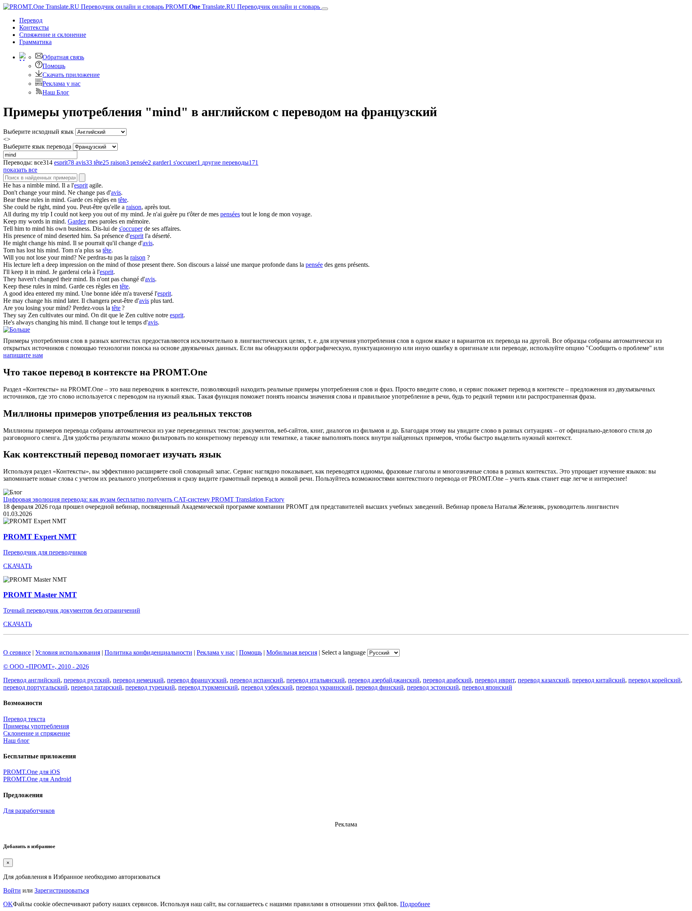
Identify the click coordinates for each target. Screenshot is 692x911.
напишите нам (23, 355)
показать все (20, 169)
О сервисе (17, 652)
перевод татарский (96, 687)
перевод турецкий (150, 687)
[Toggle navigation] (325, 9)
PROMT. (242, 6)
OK (8, 904)
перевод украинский (324, 687)
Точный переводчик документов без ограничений (71, 610)
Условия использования (67, 652)
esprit (81, 185)
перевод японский (487, 687)
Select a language (344, 652)
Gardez (77, 221)
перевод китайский (598, 680)
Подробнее (415, 904)
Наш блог (16, 740)
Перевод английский (31, 680)
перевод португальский (35, 687)
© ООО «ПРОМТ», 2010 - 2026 (46, 666)
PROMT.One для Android (37, 779)
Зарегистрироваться (61, 890)
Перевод (30, 20)
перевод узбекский (267, 687)
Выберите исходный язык (38, 131)
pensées (230, 214)
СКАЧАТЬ (17, 565)
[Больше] (16, 329)
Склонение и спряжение (36, 733)
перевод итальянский (315, 680)
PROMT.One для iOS (31, 771)
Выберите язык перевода (37, 146)
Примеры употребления (36, 726)
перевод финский (380, 687)
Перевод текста (24, 718)
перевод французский (197, 680)
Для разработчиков (29, 810)
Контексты (34, 27)
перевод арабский (447, 680)
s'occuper (131, 228)
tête (122, 199)
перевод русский (87, 680)
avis (116, 192)
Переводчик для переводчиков (45, 552)
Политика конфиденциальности (148, 652)
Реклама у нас (61, 83)
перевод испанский (256, 680)
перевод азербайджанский (384, 680)
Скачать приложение (71, 74)
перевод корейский (654, 680)
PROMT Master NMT (40, 595)
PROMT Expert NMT (39, 536)
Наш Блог (55, 92)
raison (133, 207)
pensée (314, 264)
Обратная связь (63, 57)
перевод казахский (543, 680)
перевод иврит (495, 680)
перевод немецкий (138, 680)
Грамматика (35, 41)
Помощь (53, 65)
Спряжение (52, 34)
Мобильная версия (291, 652)
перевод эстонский (433, 687)
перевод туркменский (208, 687)
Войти (12, 890)
